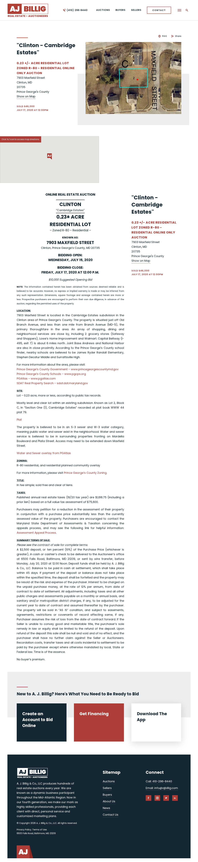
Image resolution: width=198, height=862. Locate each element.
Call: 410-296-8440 (159, 781)
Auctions (109, 781)
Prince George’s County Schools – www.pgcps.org (51, 374)
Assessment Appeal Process (36, 533)
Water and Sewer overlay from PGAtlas (44, 453)
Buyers (107, 795)
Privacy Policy (24, 829)
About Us (109, 801)
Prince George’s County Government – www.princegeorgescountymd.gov (67, 369)
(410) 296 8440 (77, 10)
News (106, 808)
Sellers (107, 788)
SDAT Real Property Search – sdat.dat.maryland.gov (52, 383)
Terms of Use (39, 829)
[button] (49, 156)
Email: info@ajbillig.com (162, 788)
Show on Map (26, 96)
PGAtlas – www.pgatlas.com (36, 378)
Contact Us (110, 815)
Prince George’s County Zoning (85, 473)
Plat (19, 420)
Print (164, 36)
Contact (159, 10)
